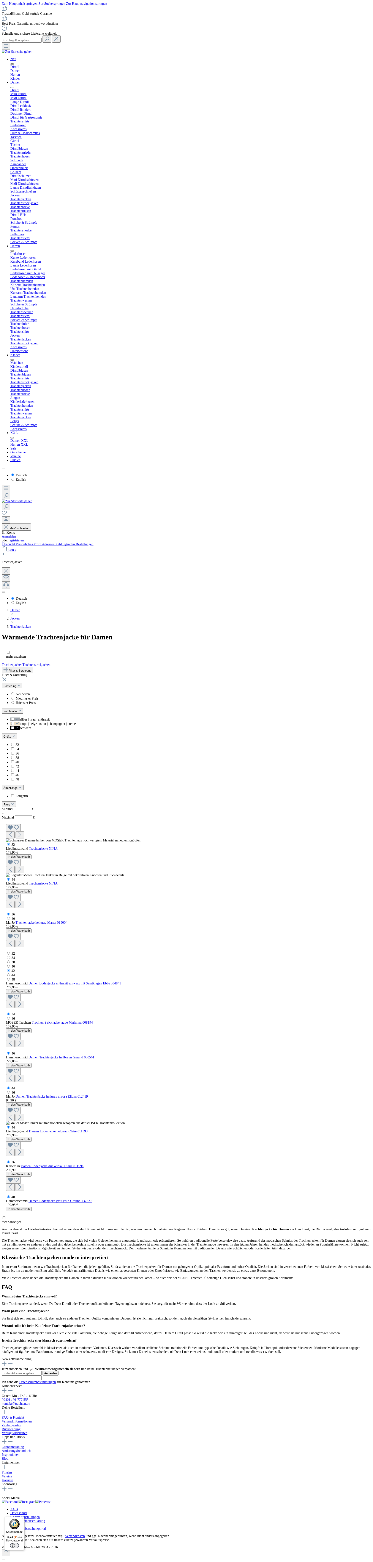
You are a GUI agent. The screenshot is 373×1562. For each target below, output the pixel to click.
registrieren (16, 540)
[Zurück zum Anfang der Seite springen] (6, 1552)
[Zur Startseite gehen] (17, 51)
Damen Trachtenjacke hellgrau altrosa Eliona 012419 (52, 1096)
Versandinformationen (17, 1421)
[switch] (14, 1545)
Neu (13, 59)
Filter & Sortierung (19, 670)
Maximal (18, 817)
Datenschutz (18, 1513)
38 (17, 757)
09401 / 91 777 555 (15, 1399)
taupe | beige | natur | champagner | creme (48, 724)
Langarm (22, 796)
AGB (14, 1509)
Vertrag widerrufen (14, 1433)
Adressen (48, 544)
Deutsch (21, 475)
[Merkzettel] (4, 514)
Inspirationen (10, 1454)
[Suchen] (47, 39)
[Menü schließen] (12, 64)
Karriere (7, 1480)
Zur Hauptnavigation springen (86, 3)
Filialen (15, 460)
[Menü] (6, 46)
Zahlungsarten (65, 544)
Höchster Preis (26, 703)
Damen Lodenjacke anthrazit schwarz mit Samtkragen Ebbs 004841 (74, 983)
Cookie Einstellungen (25, 1517)
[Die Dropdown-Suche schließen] (56, 39)
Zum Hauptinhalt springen (20, 3)
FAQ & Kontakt (13, 1417)
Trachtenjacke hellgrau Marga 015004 (41, 922)
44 (17, 770)
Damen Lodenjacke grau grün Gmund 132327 (60, 1201)
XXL (14, 433)
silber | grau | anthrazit (35, 719)
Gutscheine (18, 452)
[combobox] (22, 40)
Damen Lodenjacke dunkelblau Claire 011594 (52, 1166)
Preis (7, 804)
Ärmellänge (10, 788)
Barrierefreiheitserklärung (27, 1521)
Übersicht (9, 544)
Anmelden (9, 536)
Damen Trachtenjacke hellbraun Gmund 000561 (61, 1057)
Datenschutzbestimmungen (37, 1382)
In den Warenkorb (19, 856)
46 (17, 775)
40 (17, 762)
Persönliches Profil (29, 544)
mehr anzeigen (16, 656)
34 (17, 749)
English (21, 479)
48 (17, 779)
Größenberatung (13, 1447)
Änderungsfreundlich (16, 1451)
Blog (5, 1458)
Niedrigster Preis (27, 698)
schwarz (25, 728)
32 (17, 744)
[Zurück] (3, 554)
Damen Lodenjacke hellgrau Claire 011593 (58, 1131)
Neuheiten (23, 694)
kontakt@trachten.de (16, 1403)
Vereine (15, 456)
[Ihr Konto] (6, 519)
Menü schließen (19, 528)
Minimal (18, 809)
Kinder (15, 355)
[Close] (3, 1559)
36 (17, 753)
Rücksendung (11, 1429)
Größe (7, 736)
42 (17, 766)
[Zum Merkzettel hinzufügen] (13, 827)
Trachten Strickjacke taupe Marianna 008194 (62, 1022)
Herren (15, 246)
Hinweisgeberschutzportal (28, 1528)
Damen (15, 82)
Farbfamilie (10, 711)
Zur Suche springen (52, 3)
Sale (13, 448)
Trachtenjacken (12, 664)
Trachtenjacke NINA (43, 848)
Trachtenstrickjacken (36, 664)
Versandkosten (75, 1536)
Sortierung (10, 686)
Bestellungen (84, 544)
